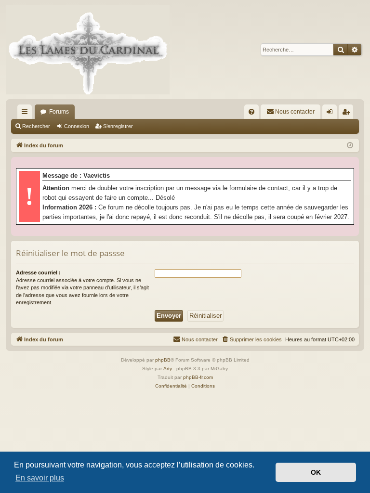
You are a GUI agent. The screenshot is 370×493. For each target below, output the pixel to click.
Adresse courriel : (38, 272)
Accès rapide (26, 113)
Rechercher (36, 126)
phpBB (163, 360)
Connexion (76, 126)
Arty (167, 368)
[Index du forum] (88, 49)
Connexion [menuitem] (331, 113)
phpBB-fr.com (198, 377)
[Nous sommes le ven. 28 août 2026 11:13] (350, 145)
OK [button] (316, 472)
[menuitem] (251, 111)
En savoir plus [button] (39, 478)
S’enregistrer (118, 126)
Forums (59, 111)
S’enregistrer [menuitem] (348, 113)
